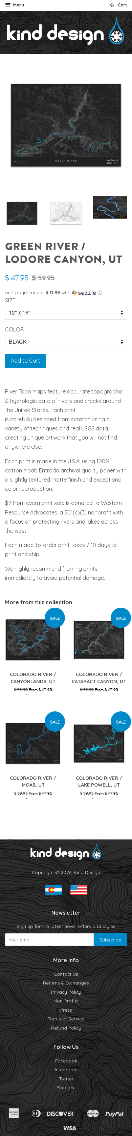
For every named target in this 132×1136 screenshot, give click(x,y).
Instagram (66, 1069)
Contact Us (66, 974)
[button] (66, 292)
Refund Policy (66, 1028)
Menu (18, 4)
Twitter (66, 1078)
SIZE (10, 300)
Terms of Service (66, 1018)
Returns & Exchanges (66, 983)
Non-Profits (66, 1000)
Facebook (66, 1060)
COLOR (14, 329)
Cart (122, 4)
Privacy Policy (66, 992)
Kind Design (87, 872)
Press (66, 1010)
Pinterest (66, 1087)
